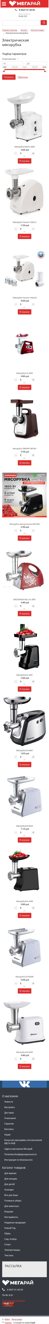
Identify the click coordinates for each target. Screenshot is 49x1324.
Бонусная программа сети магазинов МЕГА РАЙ (23, 1141)
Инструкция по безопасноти (18, 1159)
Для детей (9, 1184)
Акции (7, 1134)
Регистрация (17, 1319)
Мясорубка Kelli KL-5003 (25, 146)
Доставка (9, 1112)
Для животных (11, 1206)
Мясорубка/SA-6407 (24, 750)
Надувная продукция (15, 1222)
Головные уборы (12, 1200)
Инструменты (11, 1217)
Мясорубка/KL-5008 (24, 901)
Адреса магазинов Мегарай (18, 1148)
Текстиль (8, 1255)
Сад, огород (10, 1238)
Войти (7, 1319)
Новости (8, 1101)
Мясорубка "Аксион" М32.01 (24, 222)
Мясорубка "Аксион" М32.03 (24, 297)
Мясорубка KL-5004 (24, 373)
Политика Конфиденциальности (20, 1154)
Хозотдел (9, 1189)
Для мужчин (10, 1173)
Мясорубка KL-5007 (24, 675)
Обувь (7, 1233)
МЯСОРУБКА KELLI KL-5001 (24, 599)
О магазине (10, 1118)
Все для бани (11, 1195)
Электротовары (12, 1249)
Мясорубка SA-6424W (24, 976)
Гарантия (9, 1123)
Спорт (7, 1244)
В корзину (25, 160)
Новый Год (9, 1227)
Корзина (8, 1322)
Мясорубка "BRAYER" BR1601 (24, 448)
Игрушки (8, 1211)
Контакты (9, 1129)
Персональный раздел (13, 1300)
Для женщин (10, 1178)
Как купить (9, 1107)
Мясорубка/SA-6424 (24, 826)
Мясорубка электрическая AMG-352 (25, 524)
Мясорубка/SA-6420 (24, 1052)
